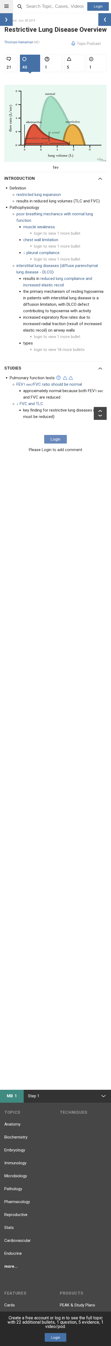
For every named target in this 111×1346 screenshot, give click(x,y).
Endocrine (13, 1253)
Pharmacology (17, 1201)
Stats (9, 1227)
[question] (58, 377)
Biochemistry (15, 1137)
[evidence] (65, 377)
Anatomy (12, 1124)
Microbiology (15, 1175)
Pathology (13, 1188)
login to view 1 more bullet (57, 233)
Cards (9, 1305)
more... (11, 1266)
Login (98, 6)
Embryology (14, 1150)
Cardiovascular (17, 1240)
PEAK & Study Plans (77, 1305)
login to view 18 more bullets (59, 349)
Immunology (15, 1163)
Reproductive (15, 1214)
